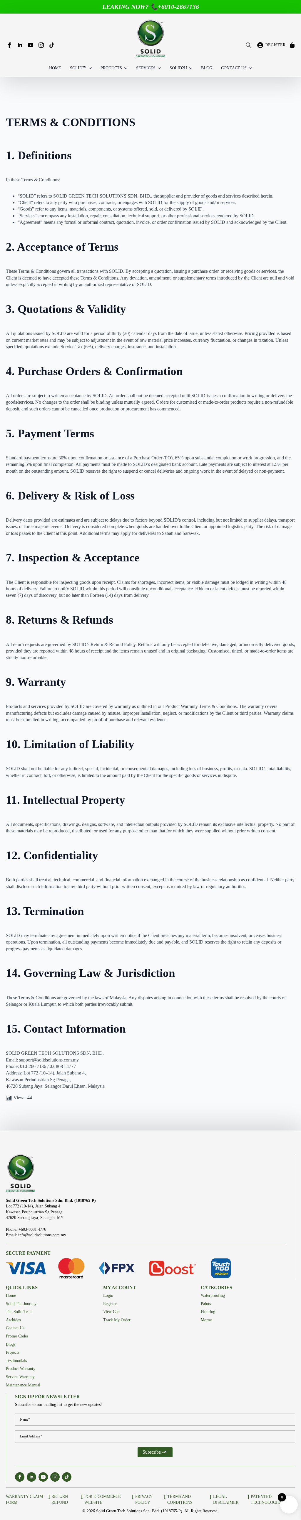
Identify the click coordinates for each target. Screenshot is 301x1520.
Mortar (206, 1320)
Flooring (208, 1311)
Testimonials (16, 1360)
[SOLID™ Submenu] (89, 68)
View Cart (111, 1311)
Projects (12, 1352)
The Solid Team (19, 1311)
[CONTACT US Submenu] (249, 68)
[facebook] (9, 45)
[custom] (51, 45)
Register (110, 1304)
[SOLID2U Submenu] (189, 68)
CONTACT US (234, 68)
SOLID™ (78, 68)
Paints (206, 1304)
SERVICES (145, 68)
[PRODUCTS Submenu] (124, 68)
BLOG (206, 68)
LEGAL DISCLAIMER (225, 1499)
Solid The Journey (21, 1304)
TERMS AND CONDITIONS (180, 1499)
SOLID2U (178, 68)
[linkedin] (20, 45)
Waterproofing (213, 1295)
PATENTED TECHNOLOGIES (266, 1499)
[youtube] (30, 45)
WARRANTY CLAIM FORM (24, 1499)
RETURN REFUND (59, 1499)
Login (108, 1295)
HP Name (10, 1397)
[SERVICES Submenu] (158, 68)
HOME (55, 68)
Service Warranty (20, 1377)
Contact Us (15, 1328)
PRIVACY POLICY (143, 1499)
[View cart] (292, 45)
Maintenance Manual (23, 1385)
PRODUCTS (111, 68)
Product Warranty (20, 1368)
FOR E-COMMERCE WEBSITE (102, 1499)
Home (11, 1295)
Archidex (13, 1320)
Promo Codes (17, 1336)
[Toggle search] (248, 45)
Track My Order (117, 1320)
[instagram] (41, 45)
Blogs (10, 1344)
